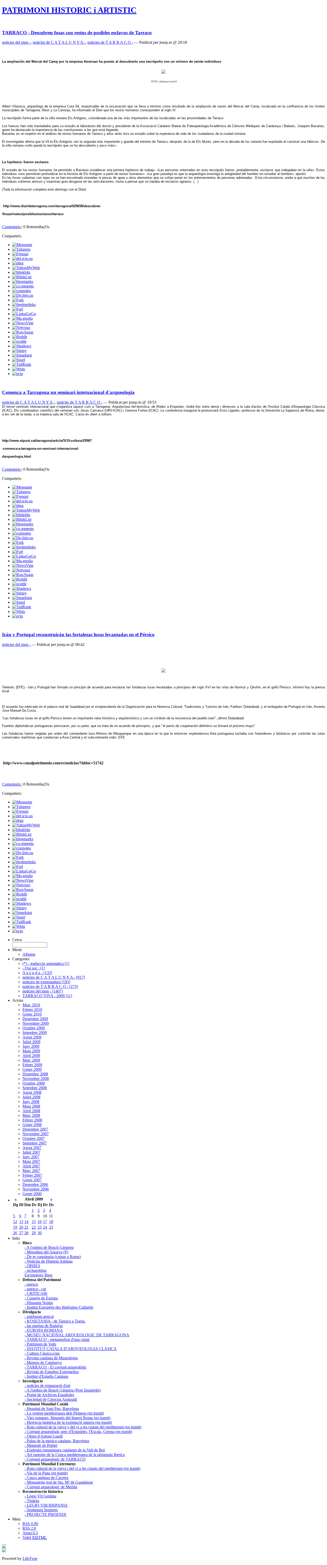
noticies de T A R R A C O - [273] (50, 986)
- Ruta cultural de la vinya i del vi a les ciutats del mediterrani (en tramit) (82, 1468)
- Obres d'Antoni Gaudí (44, 1436)
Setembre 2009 (34, 1032)
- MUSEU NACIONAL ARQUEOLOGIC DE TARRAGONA (77, 1335)
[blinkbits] (21, 272)
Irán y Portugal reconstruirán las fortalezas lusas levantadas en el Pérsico (78, 634)
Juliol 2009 (31, 1042)
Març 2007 (31, 1171)
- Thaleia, (32, 1500)
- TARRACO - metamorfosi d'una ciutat (57, 1339)
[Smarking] (22, 355)
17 (45, 1221)
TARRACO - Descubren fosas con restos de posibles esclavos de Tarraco (77, 32)
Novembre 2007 (35, 1134)
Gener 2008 (32, 1124)
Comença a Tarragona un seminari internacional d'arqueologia (68, 392)
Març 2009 (31, 1060)
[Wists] (18, 369)
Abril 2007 (31, 1166)
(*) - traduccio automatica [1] (45, 963)
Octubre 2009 (33, 1028)
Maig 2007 (31, 1161)
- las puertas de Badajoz (44, 1326)
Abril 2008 (31, 1111)
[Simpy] (19, 350)
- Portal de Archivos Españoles (49, 1395)
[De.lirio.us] (22, 295)
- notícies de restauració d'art (47, 1385)
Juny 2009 (30, 1046)
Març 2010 (31, 1005)
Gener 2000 (32, 1194)
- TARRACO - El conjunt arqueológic (56, 1367)
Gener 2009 (32, 1069)
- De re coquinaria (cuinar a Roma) (53, 1256)
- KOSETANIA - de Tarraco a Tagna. (55, 1321)
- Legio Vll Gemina (40, 1496)
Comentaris (11, 227)
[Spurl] (18, 360)
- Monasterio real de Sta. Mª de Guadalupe (59, 1482)
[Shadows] (21, 346)
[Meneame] (22, 245)
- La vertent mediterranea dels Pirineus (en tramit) (64, 1413)
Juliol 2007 (31, 1152)
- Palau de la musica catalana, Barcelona (57, 1441)
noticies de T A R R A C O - (110, 42)
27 (21, 1233)
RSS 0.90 (30, 1524)
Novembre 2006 (35, 1189)
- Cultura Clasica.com (42, 1353)
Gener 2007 (32, 1180)
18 (51, 1221)
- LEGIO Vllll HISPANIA (46, 1505)
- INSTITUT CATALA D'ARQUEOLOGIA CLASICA (71, 1349)
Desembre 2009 (35, 1019)
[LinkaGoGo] (24, 314)
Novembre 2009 (35, 1023)
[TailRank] (21, 364)
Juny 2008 (30, 1101)
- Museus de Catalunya (43, 1362)
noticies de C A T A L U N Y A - (59, 42)
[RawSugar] (22, 332)
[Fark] (18, 300)
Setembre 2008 (34, 1088)
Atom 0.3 (30, 1533)
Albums (28, 954)
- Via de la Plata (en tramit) (46, 1473)
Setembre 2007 (34, 1143)
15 (34, 1221)
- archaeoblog (35, 1270)
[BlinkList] (21, 277)
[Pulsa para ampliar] (163, 670)
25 (51, 1227)
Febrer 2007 (32, 1175)
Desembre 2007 (35, 1129)
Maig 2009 (31, 1051)
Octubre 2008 (33, 1083)
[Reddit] (19, 337)
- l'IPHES (32, 1266)
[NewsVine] (22, 323)
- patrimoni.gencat (39, 1316)
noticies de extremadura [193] (46, 982)
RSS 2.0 (29, 1528)
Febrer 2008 (32, 1120)
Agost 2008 (31, 1092)
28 (26, 1233)
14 (26, 1221)
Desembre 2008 (35, 1074)
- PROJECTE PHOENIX (45, 1514)
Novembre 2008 (35, 1078)
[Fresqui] (20, 254)
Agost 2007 (31, 1147)
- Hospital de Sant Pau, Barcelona (52, 1408)
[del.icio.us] (22, 258)
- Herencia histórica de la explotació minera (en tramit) (68, 1422)
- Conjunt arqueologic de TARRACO (55, 1459)
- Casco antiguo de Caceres (46, 1477)
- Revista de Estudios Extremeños (52, 1372)
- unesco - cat (35, 1289)
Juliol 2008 (31, 1097)
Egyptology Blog (38, 1275)
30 (40, 1233)
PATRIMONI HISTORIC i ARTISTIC (69, 10)
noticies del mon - (16, 42)
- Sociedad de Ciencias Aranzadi (51, 1399)
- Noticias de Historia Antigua (49, 1261)
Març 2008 (31, 1115)
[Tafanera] (21, 249)
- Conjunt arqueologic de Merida (51, 1487)
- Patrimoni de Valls (40, 1344)
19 (15, 1227)
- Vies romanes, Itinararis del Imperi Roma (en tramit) (67, 1418)
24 (45, 1227)
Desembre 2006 (35, 1184)
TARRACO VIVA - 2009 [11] (47, 996)
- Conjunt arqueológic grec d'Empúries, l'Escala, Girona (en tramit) (78, 1431)
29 (34, 1233)
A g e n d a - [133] (37, 973)
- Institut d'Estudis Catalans (46, 1376)
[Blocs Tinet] (4, 1547)
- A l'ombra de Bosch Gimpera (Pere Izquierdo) (63, 1390)
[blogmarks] (22, 281)
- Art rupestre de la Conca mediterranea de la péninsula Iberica (75, 1454)
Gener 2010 (32, 1014)
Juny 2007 (30, 1157)
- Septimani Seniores (41, 1510)
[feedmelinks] (24, 304)
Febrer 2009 (32, 1065)
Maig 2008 (31, 1106)
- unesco (31, 1284)
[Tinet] (4, 1551)
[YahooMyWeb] (26, 268)
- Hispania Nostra (39, 1303)
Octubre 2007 (33, 1138)
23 (40, 1227)
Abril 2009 (31, 1055)
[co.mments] (23, 286)
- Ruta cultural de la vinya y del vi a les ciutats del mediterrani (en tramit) (83, 1427)
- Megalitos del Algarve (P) (46, 1252)
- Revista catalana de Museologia (51, 1358)
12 (15, 1221)
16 (40, 1221)
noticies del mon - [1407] (42, 991)
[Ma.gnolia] (22, 318)
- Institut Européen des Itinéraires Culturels (59, 1307)
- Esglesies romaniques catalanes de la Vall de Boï (65, 1450)
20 (21, 1227)
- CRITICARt (36, 1293)
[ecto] (17, 373)
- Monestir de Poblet (41, 1445)
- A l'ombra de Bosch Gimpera (49, 1247)
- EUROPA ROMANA (44, 1330)
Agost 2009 (31, 1037)
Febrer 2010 (32, 1009)
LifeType (29, 1558)
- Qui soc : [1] (33, 968)
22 (34, 1227)
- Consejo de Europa (41, 1298)
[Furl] (17, 309)
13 (21, 1221)
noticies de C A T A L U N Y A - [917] (53, 977)
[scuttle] (19, 341)
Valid (34, 1537)
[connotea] (21, 291)
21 (26, 1227)
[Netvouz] (21, 327)
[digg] (18, 263)
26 (15, 1233)
